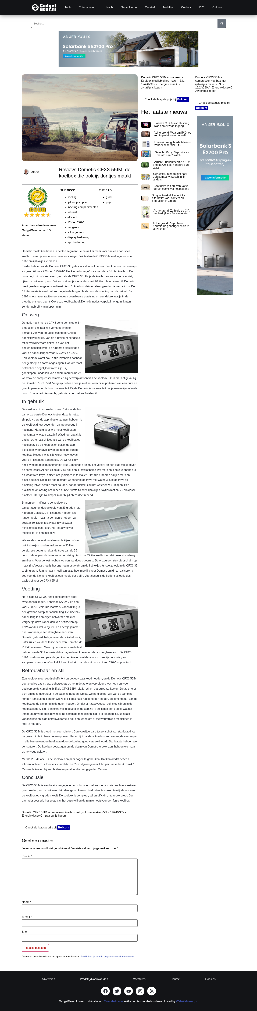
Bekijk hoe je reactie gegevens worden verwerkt (107, 956)
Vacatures (139, 979)
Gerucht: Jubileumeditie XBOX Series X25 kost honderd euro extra (172, 165)
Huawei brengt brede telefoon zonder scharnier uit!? (172, 144)
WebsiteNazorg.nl (187, 1001)
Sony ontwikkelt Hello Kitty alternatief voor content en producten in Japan (168, 198)
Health (109, 7)
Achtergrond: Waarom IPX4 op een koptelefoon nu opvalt (172, 134)
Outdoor (186, 7)
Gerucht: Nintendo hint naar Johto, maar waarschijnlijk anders (170, 176)
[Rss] (151, 991)
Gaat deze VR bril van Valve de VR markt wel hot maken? (171, 187)
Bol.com (63, 827)
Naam (26, 902)
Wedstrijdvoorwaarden (94, 979)
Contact (175, 979)
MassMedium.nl (113, 1001)
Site (24, 931)
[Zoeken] (221, 23)
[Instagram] (140, 991)
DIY (201, 7)
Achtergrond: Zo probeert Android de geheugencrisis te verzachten (171, 226)
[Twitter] (117, 991)
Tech (68, 7)
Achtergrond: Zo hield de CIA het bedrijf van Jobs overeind (171, 212)
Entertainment (87, 7)
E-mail (27, 917)
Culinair (217, 7)
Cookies (210, 979)
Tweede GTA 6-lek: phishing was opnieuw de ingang (171, 124)
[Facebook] (105, 991)
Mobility (168, 7)
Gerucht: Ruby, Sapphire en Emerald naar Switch (172, 154)
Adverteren (48, 979)
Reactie (27, 856)
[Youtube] (128, 991)
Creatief (150, 7)
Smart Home (129, 7)
